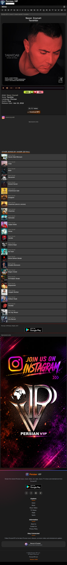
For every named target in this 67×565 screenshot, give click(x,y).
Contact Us (33, 526)
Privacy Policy (33, 529)
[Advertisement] (33, 136)
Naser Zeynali (12, 95)
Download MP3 (34, 112)
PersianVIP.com (33, 557)
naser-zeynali (18, 14)
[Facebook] (31, 493)
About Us (33, 524)
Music (33, 505)
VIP (35, 474)
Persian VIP (4, 14)
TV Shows (33, 510)
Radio (33, 512)
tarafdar (26, 14)
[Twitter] (40, 493)
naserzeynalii (9, 117)
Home (33, 503)
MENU (4, 7)
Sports (33, 515)
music (11, 14)
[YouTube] (36, 493)
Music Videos (33, 508)
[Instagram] (26, 493)
